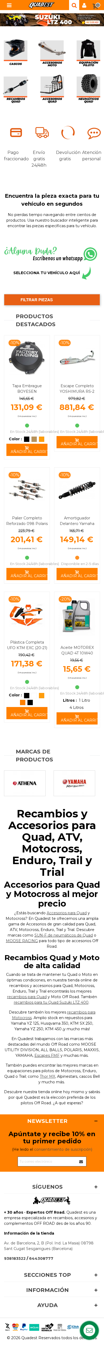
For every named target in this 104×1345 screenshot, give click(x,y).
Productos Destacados (35, 320)
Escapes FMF (46, 1055)
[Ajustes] (84, 5)
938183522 (15, 1258)
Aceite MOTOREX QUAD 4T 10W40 (77, 650)
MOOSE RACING (22, 940)
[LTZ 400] (52, 19)
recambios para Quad (27, 996)
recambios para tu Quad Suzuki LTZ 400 (51, 1002)
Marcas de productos (34, 755)
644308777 (41, 1258)
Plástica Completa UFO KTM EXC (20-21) (27, 645)
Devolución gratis (65, 155)
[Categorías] (9, 5)
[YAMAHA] (74, 783)
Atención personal (91, 155)
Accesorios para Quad (67, 913)
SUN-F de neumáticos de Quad (63, 935)
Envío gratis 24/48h (38, 159)
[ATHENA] (25, 783)
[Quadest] (42, 5)
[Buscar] (74, 5)
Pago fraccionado (13, 155)
